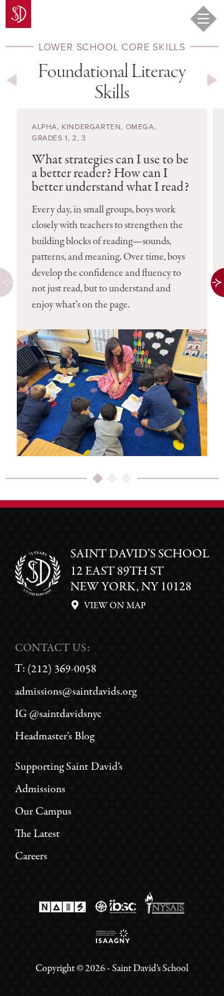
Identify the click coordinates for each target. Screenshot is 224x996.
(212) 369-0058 (61, 669)
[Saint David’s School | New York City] (18, 14)
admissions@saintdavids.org (75, 691)
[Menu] (203, 19)
